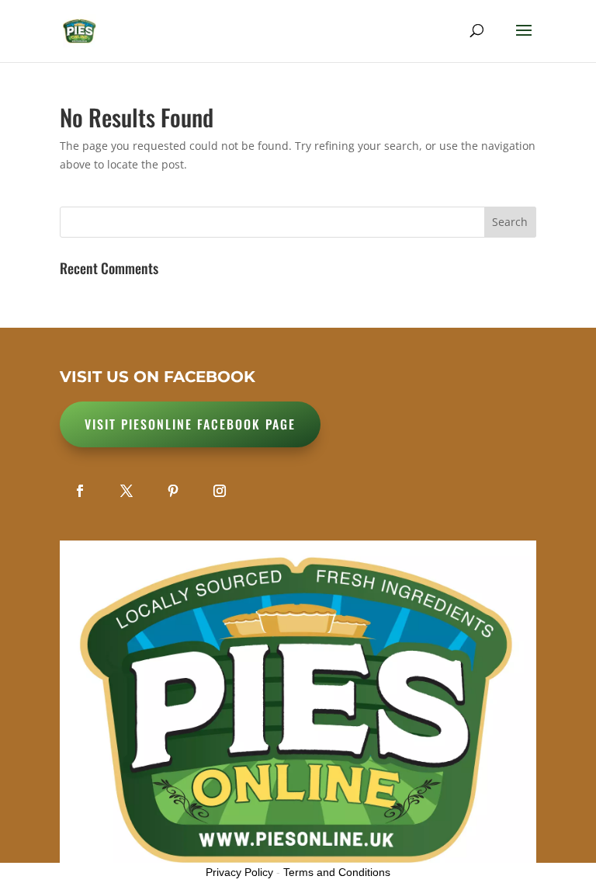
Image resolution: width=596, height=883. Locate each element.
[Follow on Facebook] (80, 491)
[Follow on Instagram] (219, 491)
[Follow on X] (126, 491)
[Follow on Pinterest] (173, 491)
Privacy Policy (239, 872)
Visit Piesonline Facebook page (190, 424)
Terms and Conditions (336, 872)
